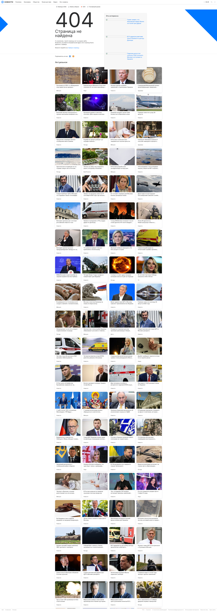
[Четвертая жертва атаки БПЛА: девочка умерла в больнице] (95, 350)
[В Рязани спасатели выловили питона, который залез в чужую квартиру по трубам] (149, 512)
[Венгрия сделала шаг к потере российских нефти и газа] (68, 215)
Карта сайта (212, 609)
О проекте (148, 609)
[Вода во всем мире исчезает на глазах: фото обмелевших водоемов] (149, 458)
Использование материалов (192, 609)
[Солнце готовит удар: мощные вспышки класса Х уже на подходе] (122, 269)
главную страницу (73, 48)
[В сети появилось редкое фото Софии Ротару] (149, 485)
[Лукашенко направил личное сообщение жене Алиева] (68, 134)
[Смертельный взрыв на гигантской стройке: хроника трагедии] (149, 242)
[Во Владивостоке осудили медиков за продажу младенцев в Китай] (68, 512)
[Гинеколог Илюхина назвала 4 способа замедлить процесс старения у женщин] (149, 134)
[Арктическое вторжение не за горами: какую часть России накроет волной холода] (68, 161)
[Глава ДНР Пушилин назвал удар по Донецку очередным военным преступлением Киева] (95, 431)
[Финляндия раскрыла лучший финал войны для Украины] (122, 512)
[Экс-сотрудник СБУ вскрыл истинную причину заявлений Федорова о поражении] (122, 485)
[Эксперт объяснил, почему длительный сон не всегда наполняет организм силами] (68, 485)
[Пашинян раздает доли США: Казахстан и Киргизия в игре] (122, 106)
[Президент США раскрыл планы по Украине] (149, 377)
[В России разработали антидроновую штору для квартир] (122, 161)
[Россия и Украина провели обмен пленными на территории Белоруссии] (122, 431)
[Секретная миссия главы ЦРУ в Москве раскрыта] (149, 323)
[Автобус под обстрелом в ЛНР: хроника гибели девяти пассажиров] (68, 350)
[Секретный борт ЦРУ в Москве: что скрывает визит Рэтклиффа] (68, 188)
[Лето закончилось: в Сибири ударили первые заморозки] (149, 594)
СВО (84, 6)
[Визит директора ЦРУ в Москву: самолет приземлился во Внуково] (122, 296)
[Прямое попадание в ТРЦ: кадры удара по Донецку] (95, 215)
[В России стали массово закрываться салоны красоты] (122, 134)
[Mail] (2, 2)
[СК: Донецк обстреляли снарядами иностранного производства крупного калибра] (149, 431)
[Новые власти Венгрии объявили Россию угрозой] (68, 567)
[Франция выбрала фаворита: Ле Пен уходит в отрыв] (122, 242)
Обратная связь (204, 609)
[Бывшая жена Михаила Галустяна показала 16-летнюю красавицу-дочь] (95, 79)
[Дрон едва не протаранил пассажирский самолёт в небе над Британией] (149, 188)
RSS (143, 609)
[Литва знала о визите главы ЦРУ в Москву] (95, 512)
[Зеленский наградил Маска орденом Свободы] (122, 567)
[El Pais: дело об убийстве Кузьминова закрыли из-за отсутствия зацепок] (68, 377)
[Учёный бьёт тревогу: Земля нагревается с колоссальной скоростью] (95, 539)
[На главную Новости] (8, 2)
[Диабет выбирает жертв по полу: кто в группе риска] (149, 350)
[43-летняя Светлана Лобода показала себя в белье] (149, 269)
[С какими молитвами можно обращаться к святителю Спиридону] (95, 404)
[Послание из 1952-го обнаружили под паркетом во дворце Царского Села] (68, 79)
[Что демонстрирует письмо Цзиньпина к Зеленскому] (95, 242)
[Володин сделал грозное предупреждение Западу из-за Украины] (68, 242)
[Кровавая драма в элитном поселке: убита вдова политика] (95, 106)
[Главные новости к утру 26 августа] (149, 106)
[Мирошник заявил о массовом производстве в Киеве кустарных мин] (95, 594)
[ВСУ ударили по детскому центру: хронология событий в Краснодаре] (122, 539)
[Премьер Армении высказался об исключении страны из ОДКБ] (122, 404)
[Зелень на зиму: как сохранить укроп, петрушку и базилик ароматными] (95, 161)
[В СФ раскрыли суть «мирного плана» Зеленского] (122, 458)
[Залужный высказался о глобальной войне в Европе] (68, 458)
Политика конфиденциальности (176, 609)
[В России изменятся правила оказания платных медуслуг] (95, 485)
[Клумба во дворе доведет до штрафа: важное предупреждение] (95, 134)
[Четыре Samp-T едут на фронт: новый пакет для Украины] (95, 269)
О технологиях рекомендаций (159, 609)
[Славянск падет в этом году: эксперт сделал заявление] (149, 567)
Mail (3, 609)
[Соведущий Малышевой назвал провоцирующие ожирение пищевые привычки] (149, 79)
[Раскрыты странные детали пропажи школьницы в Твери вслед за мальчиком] (122, 323)
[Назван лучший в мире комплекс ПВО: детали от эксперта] (68, 539)
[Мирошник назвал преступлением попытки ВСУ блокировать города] (122, 594)
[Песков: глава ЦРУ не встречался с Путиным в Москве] (149, 539)
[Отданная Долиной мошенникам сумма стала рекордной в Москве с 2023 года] (122, 350)
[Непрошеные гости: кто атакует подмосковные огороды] (68, 323)
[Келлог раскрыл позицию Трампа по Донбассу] (95, 377)
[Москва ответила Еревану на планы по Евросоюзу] (95, 296)
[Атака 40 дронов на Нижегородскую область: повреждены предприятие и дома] (149, 215)
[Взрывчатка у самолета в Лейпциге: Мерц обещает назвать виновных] (68, 431)
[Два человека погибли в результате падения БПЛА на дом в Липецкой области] (122, 377)
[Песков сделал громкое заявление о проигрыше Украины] (122, 79)
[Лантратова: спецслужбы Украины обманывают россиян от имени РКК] (95, 323)
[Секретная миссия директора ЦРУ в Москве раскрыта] (95, 567)
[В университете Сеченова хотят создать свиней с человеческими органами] (68, 296)
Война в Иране (74, 6)
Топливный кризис (95, 6)
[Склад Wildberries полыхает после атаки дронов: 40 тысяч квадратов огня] (122, 215)
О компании (8, 609)
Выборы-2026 (62, 6)
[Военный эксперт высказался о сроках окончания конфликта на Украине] (68, 106)
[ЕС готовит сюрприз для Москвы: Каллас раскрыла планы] (122, 188)
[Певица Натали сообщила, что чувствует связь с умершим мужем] (95, 458)
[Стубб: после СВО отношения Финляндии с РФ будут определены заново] (68, 404)
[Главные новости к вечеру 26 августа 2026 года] (149, 296)
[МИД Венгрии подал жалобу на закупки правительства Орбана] (68, 269)
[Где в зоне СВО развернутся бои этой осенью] (68, 594)
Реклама (14, 609)
